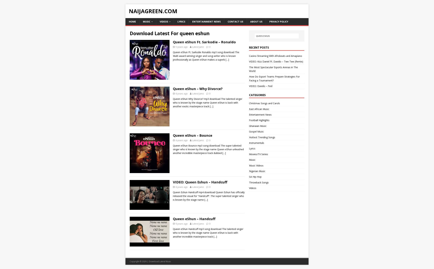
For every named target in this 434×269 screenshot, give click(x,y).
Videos (164, 21)
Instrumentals (256, 142)
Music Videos (256, 165)
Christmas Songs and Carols (264, 103)
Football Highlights (259, 120)
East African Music (259, 109)
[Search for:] (277, 36)
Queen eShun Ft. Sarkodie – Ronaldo (204, 42)
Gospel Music (256, 131)
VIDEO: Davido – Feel (260, 86)
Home (132, 21)
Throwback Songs (259, 182)
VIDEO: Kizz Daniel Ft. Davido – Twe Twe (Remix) (276, 61)
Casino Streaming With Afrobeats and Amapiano (275, 56)
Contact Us (235, 21)
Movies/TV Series (258, 154)
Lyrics (181, 21)
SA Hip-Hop (255, 176)
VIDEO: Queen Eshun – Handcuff (200, 182)
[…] (227, 59)
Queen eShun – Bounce (192, 135)
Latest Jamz (198, 46)
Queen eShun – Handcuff (194, 219)
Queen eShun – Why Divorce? (198, 88)
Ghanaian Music (258, 126)
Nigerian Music (257, 171)
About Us (256, 21)
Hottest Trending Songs (262, 137)
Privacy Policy (278, 21)
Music (146, 21)
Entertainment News (206, 21)
